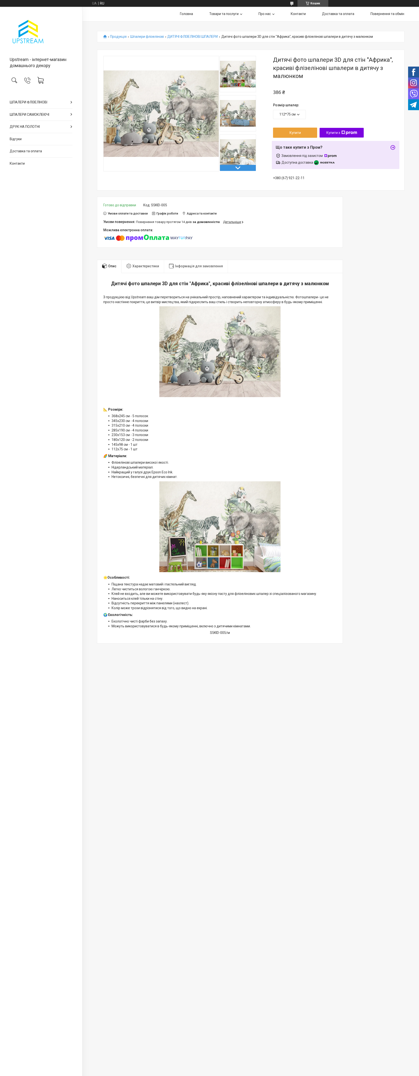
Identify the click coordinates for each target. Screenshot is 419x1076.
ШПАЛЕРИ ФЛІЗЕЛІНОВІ (28, 102)
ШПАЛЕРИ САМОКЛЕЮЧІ (29, 114)
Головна (186, 14)
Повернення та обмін (387, 14)
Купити (295, 133)
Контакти (17, 163)
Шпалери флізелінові (147, 36)
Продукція (118, 36)
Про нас (264, 14)
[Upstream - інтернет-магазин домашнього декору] (41, 32)
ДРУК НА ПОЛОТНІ (25, 127)
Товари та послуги (224, 14)
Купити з (333, 133)
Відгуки (16, 139)
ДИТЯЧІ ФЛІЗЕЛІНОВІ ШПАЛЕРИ (192, 36)
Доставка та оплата (26, 151)
